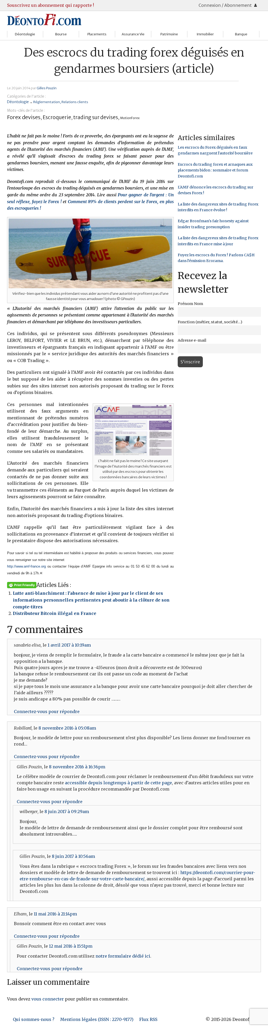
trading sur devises (95, 117)
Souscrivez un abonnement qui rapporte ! (50, 5)
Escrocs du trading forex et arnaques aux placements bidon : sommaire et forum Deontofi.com (215, 170)
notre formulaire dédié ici (123, 956)
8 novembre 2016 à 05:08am (67, 728)
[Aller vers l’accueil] (44, 19)
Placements (97, 34)
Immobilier (205, 34)
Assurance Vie (133, 34)
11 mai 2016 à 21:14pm (55, 913)
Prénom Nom (190, 303)
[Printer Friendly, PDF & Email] (21, 584)
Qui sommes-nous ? (33, 1019)
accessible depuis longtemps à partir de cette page (118, 782)
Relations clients (75, 102)
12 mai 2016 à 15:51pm (70, 946)
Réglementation (46, 102)
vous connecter (47, 999)
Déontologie (25, 34)
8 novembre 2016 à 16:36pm (77, 766)
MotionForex (129, 118)
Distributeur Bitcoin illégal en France (54, 613)
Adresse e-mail (192, 340)
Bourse (61, 34)
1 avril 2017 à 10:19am (69, 645)
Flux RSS (148, 1019)
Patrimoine (169, 34)
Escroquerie (57, 117)
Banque (241, 34)
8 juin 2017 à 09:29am (66, 811)
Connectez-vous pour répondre (47, 711)
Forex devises (24, 117)
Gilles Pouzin (47, 88)
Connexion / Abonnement (226, 5)
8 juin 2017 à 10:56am (73, 856)
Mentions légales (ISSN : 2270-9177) (96, 1019)
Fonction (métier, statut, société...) (210, 322)
